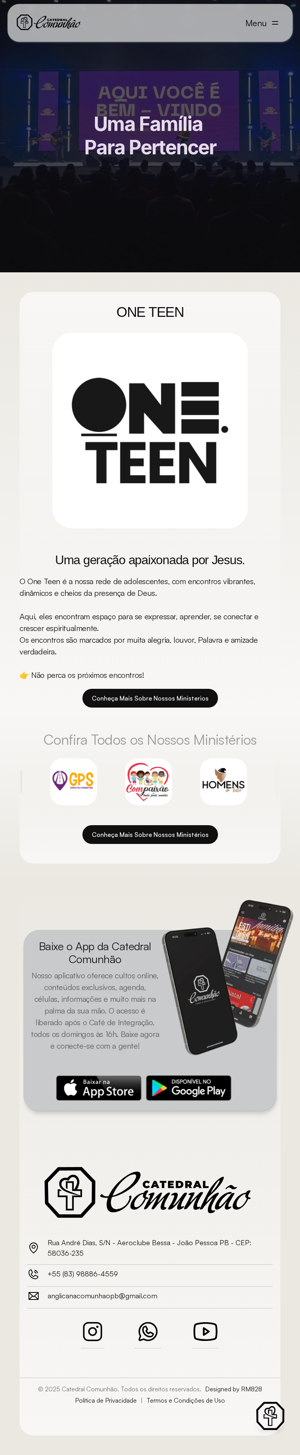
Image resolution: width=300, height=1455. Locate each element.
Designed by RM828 (233, 1389)
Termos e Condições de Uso (185, 1400)
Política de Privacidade (106, 1400)
